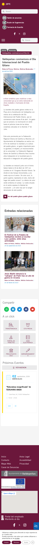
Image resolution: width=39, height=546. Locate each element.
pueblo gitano (28, 196)
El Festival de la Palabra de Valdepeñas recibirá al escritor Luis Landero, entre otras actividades (17, 238)
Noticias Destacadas (26, 69)
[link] (6, 309)
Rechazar (16, 542)
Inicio (4, 51)
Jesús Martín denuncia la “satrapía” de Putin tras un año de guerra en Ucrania (19, 275)
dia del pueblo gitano (15, 196)
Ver (9, 406)
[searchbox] (21, 11)
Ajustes (26, 542)
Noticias (12, 51)
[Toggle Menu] (3, 40)
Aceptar (6, 542)
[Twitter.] (19, 33)
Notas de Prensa (7, 69)
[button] (6, 309)
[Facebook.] (14, 33)
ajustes (17, 538)
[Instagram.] (24, 33)
